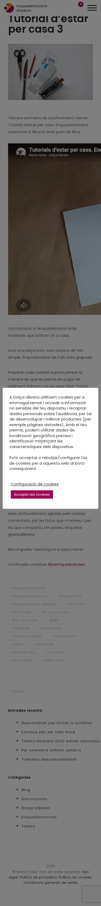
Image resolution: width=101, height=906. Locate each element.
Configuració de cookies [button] (35, 484)
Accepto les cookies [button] (32, 494)
